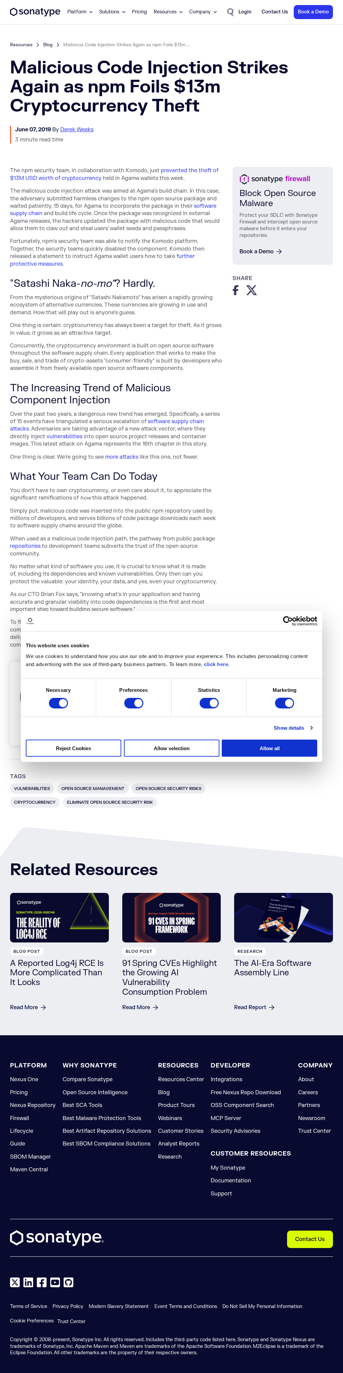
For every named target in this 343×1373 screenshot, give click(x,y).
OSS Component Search (242, 1105)
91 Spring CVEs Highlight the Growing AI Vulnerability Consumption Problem (169, 977)
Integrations (226, 1079)
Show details (289, 728)
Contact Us (310, 1239)
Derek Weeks (76, 129)
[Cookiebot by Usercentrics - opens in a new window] (288, 621)
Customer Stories (180, 1131)
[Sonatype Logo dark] (35, 14)
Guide (17, 1143)
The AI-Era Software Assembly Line (273, 968)
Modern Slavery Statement (119, 1306)
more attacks (121, 457)
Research (170, 1157)
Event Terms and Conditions (185, 1306)
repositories (25, 546)
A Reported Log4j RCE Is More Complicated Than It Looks (57, 973)
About (306, 1079)
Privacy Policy (68, 1306)
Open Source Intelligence (95, 1092)
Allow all (270, 748)
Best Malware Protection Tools (102, 1118)
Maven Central (29, 1169)
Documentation (231, 1180)
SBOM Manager (30, 1157)
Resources (21, 45)
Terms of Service (28, 1306)
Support (221, 1193)
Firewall (19, 1118)
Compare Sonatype (88, 1079)
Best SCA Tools (82, 1105)
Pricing (139, 12)
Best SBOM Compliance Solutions (106, 1143)
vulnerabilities (64, 436)
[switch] (133, 703)
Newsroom (311, 1118)
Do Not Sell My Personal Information (262, 1306)
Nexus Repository (33, 1105)
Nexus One (24, 1079)
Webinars (170, 1118)
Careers (308, 1092)
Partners (309, 1105)
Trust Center (314, 1131)
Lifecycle (21, 1131)
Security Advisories (235, 1131)
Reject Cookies (73, 748)
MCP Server (226, 1118)
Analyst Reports (178, 1143)
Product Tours (176, 1105)
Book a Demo (256, 251)
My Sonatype (228, 1168)
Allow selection (172, 748)
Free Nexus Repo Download (246, 1092)
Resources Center (181, 1079)
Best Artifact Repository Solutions (107, 1131)
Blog (48, 45)
